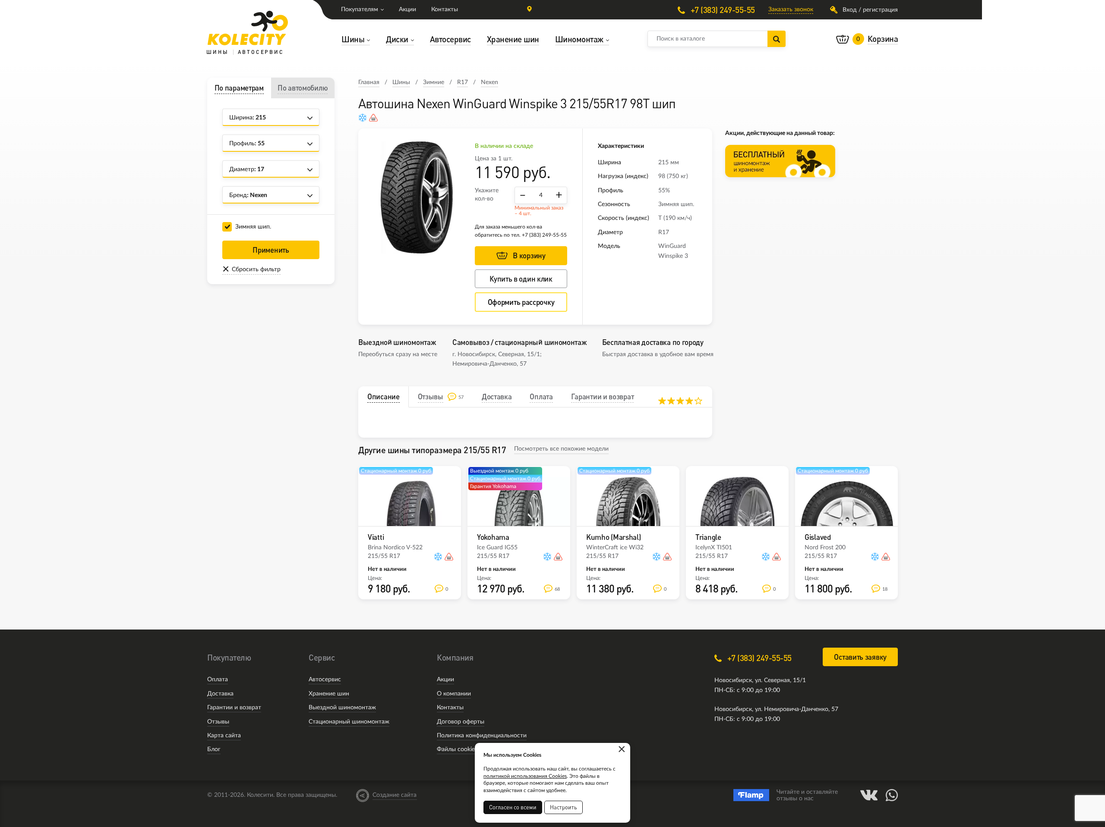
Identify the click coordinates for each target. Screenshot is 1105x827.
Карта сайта (224, 736)
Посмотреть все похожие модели (561, 449)
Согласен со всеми (513, 807)
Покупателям (359, 9)
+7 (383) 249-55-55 (721, 10)
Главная (368, 82)
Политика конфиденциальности (482, 736)
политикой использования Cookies (525, 776)
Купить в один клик (520, 278)
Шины (401, 82)
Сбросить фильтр (256, 269)
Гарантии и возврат (234, 708)
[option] (416, 197)
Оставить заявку (860, 656)
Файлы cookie (456, 749)
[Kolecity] (247, 28)
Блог (214, 749)
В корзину (529, 255)
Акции (407, 9)
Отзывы (218, 722)
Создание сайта (395, 795)
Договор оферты (460, 722)
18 (884, 589)
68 (557, 589)
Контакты (444, 9)
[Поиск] (776, 39)
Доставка (220, 694)
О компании (454, 694)
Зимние (433, 82)
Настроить (563, 807)
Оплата (217, 680)
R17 (462, 82)
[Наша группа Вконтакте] (869, 795)
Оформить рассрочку (521, 302)
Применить (271, 249)
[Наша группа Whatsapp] (892, 795)
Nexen (489, 82)
